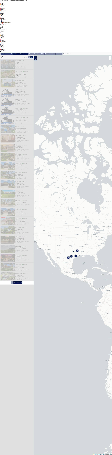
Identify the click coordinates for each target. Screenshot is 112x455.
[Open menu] (0, 51)
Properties (2, 24)
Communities (3, 28)
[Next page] (31, 57)
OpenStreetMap (101, 454)
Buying (1, 27)
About (1, 30)
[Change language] (1, 2)
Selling (1, 26)
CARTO (110, 454)
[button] (110, 57)
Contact (2, 31)
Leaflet (95, 454)
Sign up (1, 19)
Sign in (4, 19)
